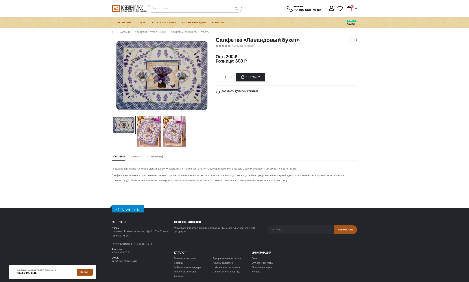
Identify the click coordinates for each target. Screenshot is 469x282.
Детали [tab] (136, 156)
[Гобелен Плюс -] (122, 8)
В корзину (252, 77)
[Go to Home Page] (113, 32)
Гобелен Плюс (123, 22)
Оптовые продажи (194, 22)
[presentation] (112, 75)
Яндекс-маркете (26, 273)
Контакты (218, 22)
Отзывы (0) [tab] (155, 156)
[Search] (236, 8)
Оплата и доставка (164, 22)
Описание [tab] (118, 156)
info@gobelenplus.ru (124, 261)
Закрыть (84, 272)
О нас (142, 22)
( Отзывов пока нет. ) (243, 46)
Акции (351, 23)
